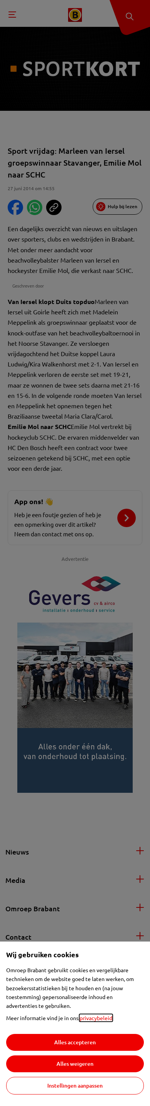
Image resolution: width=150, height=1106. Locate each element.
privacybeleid (96, 1017)
